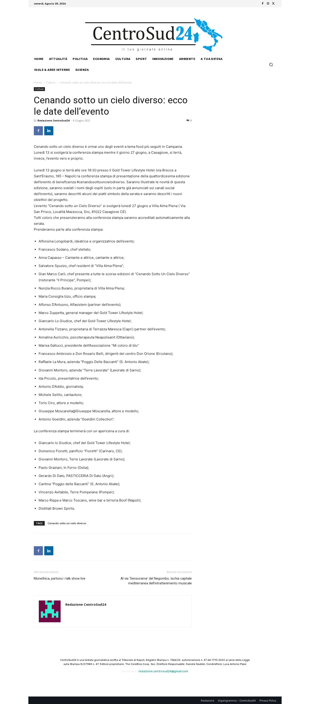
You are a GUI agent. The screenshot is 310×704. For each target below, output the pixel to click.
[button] (271, 64)
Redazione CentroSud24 (53, 120)
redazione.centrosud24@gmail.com (163, 671)
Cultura (50, 82)
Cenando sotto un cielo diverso (67, 523)
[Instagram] (268, 3)
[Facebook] (262, 3)
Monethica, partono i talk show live (59, 578)
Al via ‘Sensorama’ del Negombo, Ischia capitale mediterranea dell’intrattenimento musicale (156, 580)
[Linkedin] (48, 130)
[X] (273, 3)
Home (38, 82)
